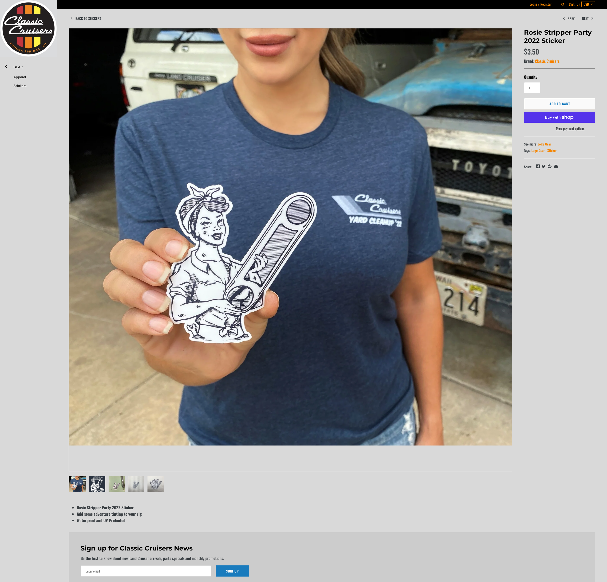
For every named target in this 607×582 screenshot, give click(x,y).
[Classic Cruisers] (28, 28)
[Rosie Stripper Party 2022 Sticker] (290, 237)
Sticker (552, 150)
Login (533, 4)
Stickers (20, 86)
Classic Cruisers (547, 61)
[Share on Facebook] (538, 166)
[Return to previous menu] (6, 66)
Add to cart (559, 103)
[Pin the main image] (550, 166)
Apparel (20, 77)
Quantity (530, 77)
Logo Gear (544, 143)
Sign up (232, 570)
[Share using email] (556, 166)
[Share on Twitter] (544, 166)
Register (546, 4)
